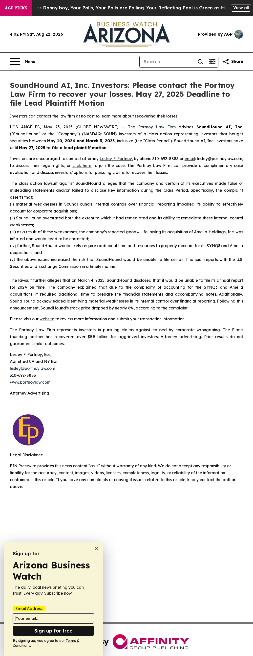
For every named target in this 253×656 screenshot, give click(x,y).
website (47, 318)
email (190, 158)
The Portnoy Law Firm (152, 126)
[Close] (96, 548)
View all (241, 7)
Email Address (28, 608)
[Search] (200, 61)
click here (81, 165)
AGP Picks (16, 7)
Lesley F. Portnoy (116, 158)
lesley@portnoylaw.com (32, 368)
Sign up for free (53, 631)
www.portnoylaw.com (30, 382)
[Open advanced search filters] (212, 61)
